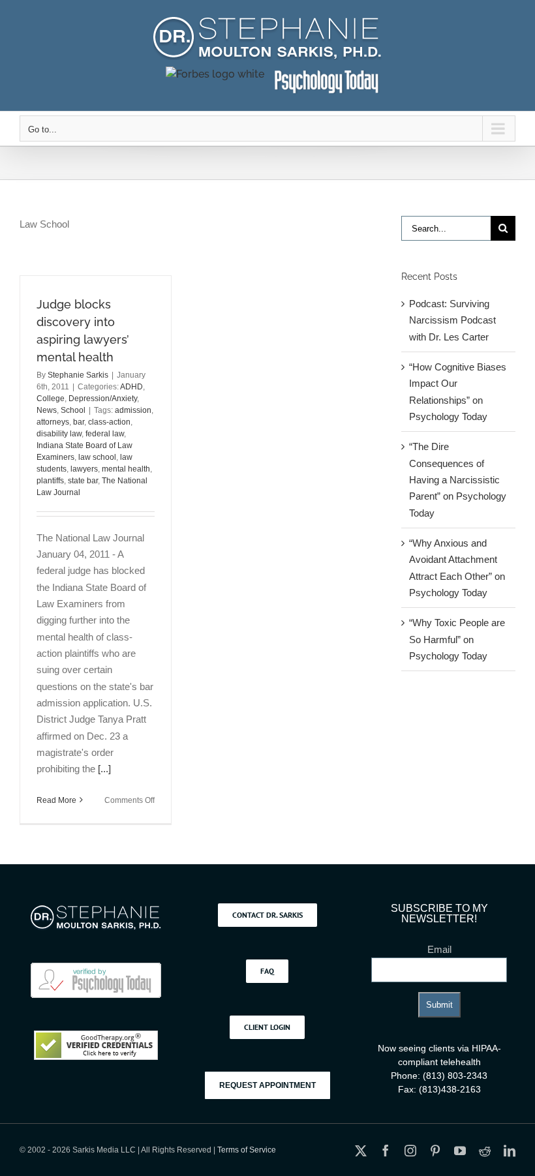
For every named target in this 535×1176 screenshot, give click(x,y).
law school (97, 457)
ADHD (131, 386)
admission (133, 410)
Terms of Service (246, 1149)
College (51, 398)
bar (78, 422)
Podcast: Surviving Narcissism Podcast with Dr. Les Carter (452, 320)
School (73, 410)
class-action (109, 422)
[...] (104, 768)
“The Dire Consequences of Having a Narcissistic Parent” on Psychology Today (457, 479)
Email (439, 949)
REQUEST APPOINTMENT (267, 1085)
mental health (126, 469)
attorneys (53, 422)
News (47, 410)
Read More (56, 800)
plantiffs (50, 480)
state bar (83, 480)
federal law (104, 433)
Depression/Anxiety (103, 398)
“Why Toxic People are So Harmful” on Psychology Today (457, 639)
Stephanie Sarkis (78, 375)
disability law (59, 433)
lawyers (84, 469)
